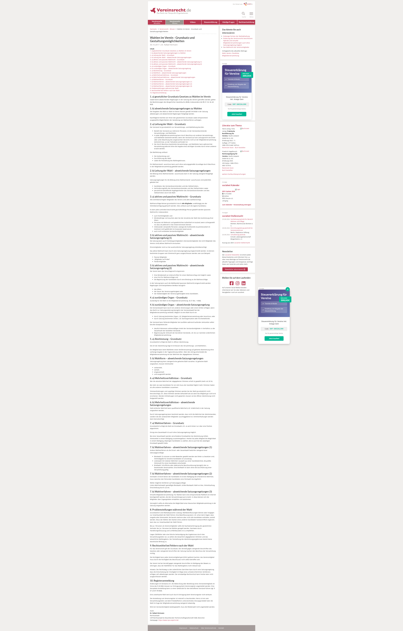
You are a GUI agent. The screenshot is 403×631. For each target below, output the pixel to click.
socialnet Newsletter (232, 255)
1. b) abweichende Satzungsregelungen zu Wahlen (168, 53)
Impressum (183, 628)
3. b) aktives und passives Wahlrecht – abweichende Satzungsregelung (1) (176, 62)
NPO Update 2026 (228, 191)
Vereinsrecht (157, 22)
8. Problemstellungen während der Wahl (164, 88)
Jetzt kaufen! (274, 338)
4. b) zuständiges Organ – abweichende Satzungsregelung (170, 68)
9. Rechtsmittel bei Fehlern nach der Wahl (165, 90)
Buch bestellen (240, 148)
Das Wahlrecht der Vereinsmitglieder (236, 47)
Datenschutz (194, 628)
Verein (228, 53)
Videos (193, 22)
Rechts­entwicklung (246, 22)
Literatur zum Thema (232, 125)
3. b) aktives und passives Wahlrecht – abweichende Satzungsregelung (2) (176, 64)
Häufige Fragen (228, 22)
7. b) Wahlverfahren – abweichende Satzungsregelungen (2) (171, 84)
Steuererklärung (210, 22)
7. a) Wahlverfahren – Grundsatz (161, 79)
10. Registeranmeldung (158, 93)
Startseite (153, 29)
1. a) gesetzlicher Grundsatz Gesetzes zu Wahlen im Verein (170, 51)
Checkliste (235, 53)
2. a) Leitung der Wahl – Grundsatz (162, 55)
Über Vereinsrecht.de (208, 628)
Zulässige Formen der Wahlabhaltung (236, 36)
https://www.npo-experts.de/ (168, 620)
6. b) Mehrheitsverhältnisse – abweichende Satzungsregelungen (172, 77)
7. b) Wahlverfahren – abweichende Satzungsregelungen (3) (171, 86)
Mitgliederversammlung (230, 56)
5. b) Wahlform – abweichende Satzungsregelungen (168, 73)
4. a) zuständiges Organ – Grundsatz (163, 66)
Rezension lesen (228, 148)
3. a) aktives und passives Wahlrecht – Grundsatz (167, 60)
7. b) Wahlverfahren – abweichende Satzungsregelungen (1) (171, 82)
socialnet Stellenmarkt (232, 216)
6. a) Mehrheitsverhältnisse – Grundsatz (164, 75)
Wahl (224, 53)
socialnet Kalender (230, 185)
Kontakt (221, 628)
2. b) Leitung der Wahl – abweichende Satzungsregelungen (170, 57)
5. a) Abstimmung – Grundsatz (160, 71)
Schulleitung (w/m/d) (238, 235)
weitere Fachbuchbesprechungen (234, 174)
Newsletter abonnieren (234, 269)
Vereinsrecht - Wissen (167, 29)
